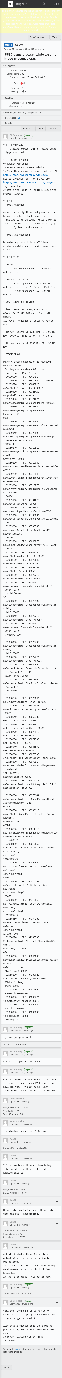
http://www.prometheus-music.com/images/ (29, 182)
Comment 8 (15, 1304)
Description (15, 138)
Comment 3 (15, 1073)
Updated (14, 1102)
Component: (13, 74)
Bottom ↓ (28, 128)
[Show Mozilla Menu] (10, 4)
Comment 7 (15, 1247)
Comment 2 (15, 1055)
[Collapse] (56, 136)
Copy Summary (37, 37)
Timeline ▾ (53, 128)
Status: (15, 103)
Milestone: (13, 106)
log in (17, 1349)
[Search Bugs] (44, 4)
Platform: (14, 77)
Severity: (14, 91)
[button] (54, 4)
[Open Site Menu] (4, 4)
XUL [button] (23, 74)
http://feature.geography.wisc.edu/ (25, 175)
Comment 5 (15, 1158)
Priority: (15, 88)
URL (19, 118)
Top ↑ (6, 1367)
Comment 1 (15, 1031)
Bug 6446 (18, 44)
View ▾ (55, 37)
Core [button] (23, 70)
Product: (14, 70)
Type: (16, 83)
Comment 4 (15, 1124)
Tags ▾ (40, 128)
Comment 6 (15, 1203)
